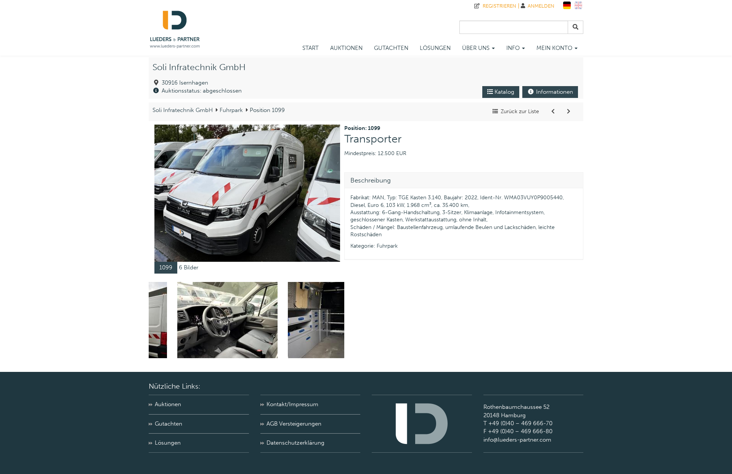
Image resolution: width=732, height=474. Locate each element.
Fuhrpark (230, 110)
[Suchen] (575, 27)
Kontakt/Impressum (292, 404)
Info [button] (513, 48)
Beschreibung (370, 180)
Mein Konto (555, 48)
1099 (165, 267)
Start (310, 48)
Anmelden (539, 6)
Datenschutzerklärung (295, 442)
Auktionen (346, 48)
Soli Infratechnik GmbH (199, 67)
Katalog (503, 91)
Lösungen (435, 48)
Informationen (554, 91)
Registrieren (498, 6)
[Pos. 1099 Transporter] (247, 192)
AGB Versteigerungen (293, 423)
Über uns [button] (476, 48)
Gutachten (391, 48)
